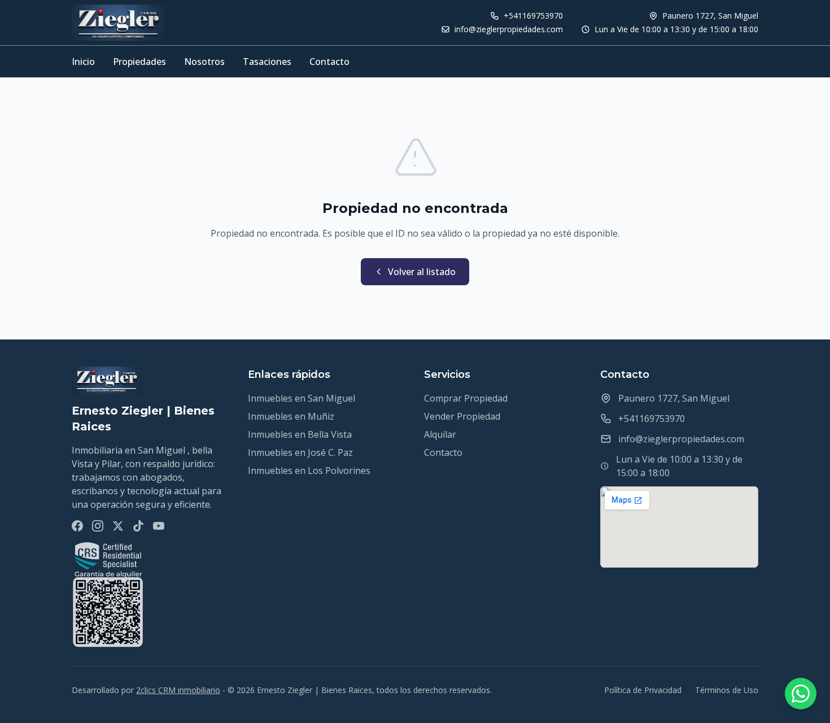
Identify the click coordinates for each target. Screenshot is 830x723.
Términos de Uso (726, 690)
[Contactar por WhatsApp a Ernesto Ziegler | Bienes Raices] (800, 693)
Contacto (329, 61)
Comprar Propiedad (466, 398)
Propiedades (139, 61)
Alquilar (440, 434)
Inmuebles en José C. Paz (300, 452)
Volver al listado (422, 271)
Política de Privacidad (643, 690)
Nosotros (204, 61)
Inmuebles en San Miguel (301, 398)
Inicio (83, 61)
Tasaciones (267, 61)
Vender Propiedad (462, 416)
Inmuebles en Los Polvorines (309, 470)
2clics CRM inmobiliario (178, 690)
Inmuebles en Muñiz (291, 416)
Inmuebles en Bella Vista (300, 434)
